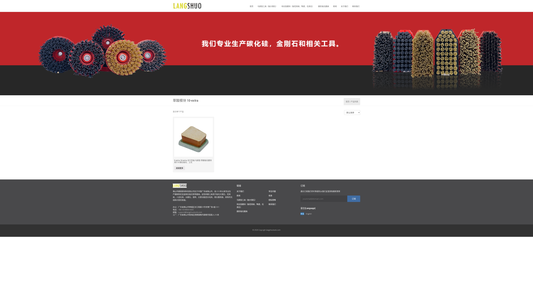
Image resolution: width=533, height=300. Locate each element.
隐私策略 (272, 200)
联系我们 (355, 6)
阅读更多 (179, 168)
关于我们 (344, 6)
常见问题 (272, 191)
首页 (251, 6)
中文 (302, 213)
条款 (270, 195)
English (309, 213)
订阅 (354, 198)
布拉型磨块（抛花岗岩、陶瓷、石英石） (297, 6)
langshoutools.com (273, 230)
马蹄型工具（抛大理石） (267, 6)
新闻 (335, 6)
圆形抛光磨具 (323, 6)
